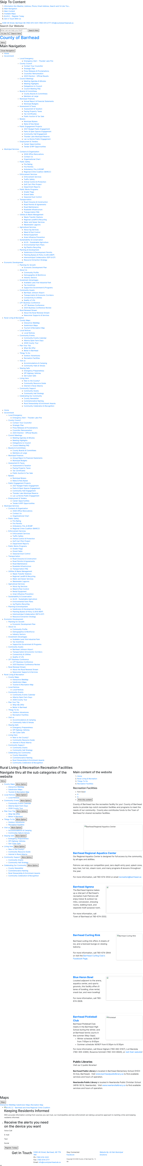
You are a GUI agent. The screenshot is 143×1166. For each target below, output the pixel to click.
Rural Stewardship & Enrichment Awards (40, 403)
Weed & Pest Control (32, 232)
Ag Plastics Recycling (32, 247)
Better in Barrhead (31, 350)
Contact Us (28, 157)
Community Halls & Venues (34, 366)
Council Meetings (26, 79)
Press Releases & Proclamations (36, 71)
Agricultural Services (28, 227)
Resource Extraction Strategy (35, 260)
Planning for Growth (28, 265)
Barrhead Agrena (83, 886)
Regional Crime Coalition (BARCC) (37, 172)
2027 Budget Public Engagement (37, 129)
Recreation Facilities (32, 358)
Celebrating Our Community (31, 396)
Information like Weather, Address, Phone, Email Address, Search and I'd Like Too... (37, 6)
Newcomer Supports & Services (36, 315)
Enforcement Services (28, 174)
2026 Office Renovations (34, 154)
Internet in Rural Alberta (33, 386)
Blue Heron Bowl (83, 977)
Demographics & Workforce (35, 275)
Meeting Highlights (31, 84)
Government (9, 56)
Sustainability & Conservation (31, 240)
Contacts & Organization (29, 152)
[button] (21, 784)
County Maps (25, 320)
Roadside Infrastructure (33, 209)
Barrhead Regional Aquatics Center (94, 853)
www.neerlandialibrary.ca (114, 1085)
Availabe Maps (10, 14)
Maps (3, 1102)
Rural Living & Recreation (14, 318)
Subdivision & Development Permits (38, 252)
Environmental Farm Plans (34, 245)
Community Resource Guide (35, 383)
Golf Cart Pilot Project (33, 184)
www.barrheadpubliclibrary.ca (109, 1074)
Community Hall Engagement (35, 134)
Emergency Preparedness (34, 371)
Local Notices (25, 330)
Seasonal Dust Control (33, 197)
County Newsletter (31, 398)
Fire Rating (28, 164)
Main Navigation (10, 9)
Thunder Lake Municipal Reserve (37, 136)
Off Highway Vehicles (32, 373)
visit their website (134, 1052)
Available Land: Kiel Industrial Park (37, 283)
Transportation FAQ (31, 212)
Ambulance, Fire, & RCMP (34, 169)
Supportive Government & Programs (38, 288)
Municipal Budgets (31, 104)
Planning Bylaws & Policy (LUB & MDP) (39, 255)
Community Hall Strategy (34, 393)
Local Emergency (26, 58)
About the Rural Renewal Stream (37, 313)
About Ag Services (31, 230)
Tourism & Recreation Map (34, 328)
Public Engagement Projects (31, 126)
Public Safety (25, 162)
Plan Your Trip (25, 345)
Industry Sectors (30, 277)
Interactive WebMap (32, 323)
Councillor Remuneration (33, 74)
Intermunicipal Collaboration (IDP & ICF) (39, 257)
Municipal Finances (27, 99)
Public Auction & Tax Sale (34, 116)
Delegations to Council (33, 86)
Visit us (22, 361)
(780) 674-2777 (43, 1160)
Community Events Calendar (35, 338)
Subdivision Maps (31, 325)
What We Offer (29, 348)
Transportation (25, 199)
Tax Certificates (30, 114)
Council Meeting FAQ (32, 89)
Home (79, 776)
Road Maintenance (31, 207)
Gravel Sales (29, 194)
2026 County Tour (31, 343)
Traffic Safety (29, 179)
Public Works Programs (29, 189)
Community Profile (31, 272)
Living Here (24, 378)
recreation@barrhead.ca (130, 877)
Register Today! (11, 1148)
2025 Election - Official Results (36, 76)
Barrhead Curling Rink (86, 935)
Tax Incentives (29, 285)
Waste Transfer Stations (33, 217)
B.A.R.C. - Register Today (14, 16)
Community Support (28, 388)
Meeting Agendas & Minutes (35, 81)
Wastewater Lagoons (32, 225)
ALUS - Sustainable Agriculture (36, 242)
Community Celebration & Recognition (39, 406)
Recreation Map (37, 1105)
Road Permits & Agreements (35, 204)
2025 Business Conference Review (37, 308)
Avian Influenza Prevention (34, 237)
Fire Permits (28, 167)
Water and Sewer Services (34, 222)
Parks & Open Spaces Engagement (37, 131)
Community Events (27, 335)
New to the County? (32, 381)
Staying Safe (25, 368)
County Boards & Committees (35, 94)
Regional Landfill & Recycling (35, 220)
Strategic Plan (29, 68)
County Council (26, 63)
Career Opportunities (32, 144)
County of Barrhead (19, 37)
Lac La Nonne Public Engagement (37, 139)
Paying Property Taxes (33, 111)
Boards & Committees (28, 91)
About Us (23, 270)
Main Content (9, 11)
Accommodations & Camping (35, 363)
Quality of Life (29, 300)
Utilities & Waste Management (31, 215)
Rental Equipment (31, 235)
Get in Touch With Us (12, 19)
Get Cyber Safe (30, 376)
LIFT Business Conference (30, 303)
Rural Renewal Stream (28, 310)
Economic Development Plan (35, 267)
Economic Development (13, 262)
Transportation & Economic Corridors (39, 295)
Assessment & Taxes (28, 106)
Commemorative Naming (34, 401)
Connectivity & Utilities (33, 298)
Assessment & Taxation (33, 109)
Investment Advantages (29, 280)
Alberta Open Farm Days (33, 340)
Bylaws (22, 119)
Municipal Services (11, 149)
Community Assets (27, 290)
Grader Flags (29, 192)
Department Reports (32, 187)
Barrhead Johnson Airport (34, 293)
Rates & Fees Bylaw (31, 124)
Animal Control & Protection (35, 182)
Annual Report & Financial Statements (39, 101)
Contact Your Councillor (33, 66)
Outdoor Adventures (32, 356)
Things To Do (25, 353)
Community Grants (31, 391)
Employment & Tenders (29, 141)
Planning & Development (29, 250)
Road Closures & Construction (36, 202)
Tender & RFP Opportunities (35, 147)
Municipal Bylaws (30, 121)
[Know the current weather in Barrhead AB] (1, 23)
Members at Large (31, 96)
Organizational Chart (32, 159)
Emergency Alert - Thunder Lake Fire (38, 61)
